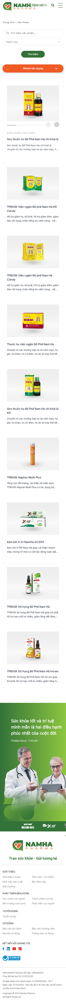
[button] (56, 124)
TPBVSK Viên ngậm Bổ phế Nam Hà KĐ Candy (32, 209)
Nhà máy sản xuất (13, 881)
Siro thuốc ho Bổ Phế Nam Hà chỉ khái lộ (33, 139)
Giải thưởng (9, 886)
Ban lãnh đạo (39, 881)
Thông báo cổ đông (43, 933)
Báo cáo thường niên (43, 928)
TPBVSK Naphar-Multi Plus (24, 477)
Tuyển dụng (9, 916)
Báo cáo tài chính (12, 928)
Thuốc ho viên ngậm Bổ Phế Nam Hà (30, 344)
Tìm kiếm (33, 54)
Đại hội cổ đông (11, 933)
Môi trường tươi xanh (14, 903)
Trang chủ (9, 22)
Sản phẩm (23, 22)
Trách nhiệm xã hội (42, 898)
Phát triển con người (43, 903)
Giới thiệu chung (11, 876)
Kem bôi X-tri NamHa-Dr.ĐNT (25, 542)
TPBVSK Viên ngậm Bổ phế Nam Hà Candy (29, 277)
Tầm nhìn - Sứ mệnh (43, 876)
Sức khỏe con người (14, 898)
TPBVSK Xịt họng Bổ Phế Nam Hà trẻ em (32, 671)
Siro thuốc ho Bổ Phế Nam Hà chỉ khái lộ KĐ (33, 411)
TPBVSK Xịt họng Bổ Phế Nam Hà (28, 606)
